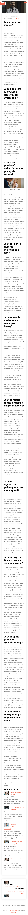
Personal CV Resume (13, 910)
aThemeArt (14, 912)
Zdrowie (16, 18)
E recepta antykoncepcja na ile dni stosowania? (14, 827)
